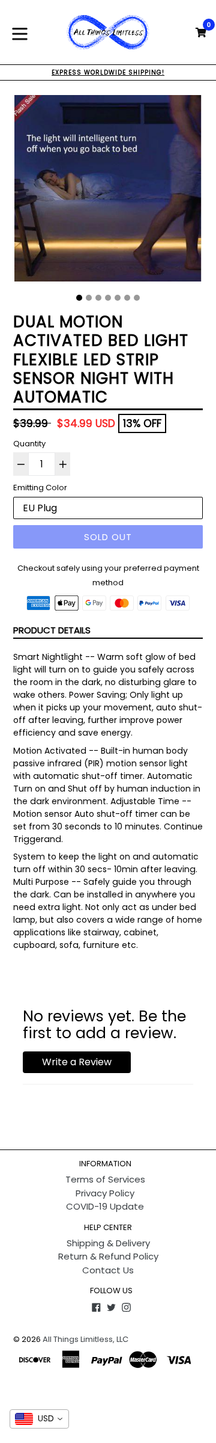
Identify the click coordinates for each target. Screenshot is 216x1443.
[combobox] (39, 1419)
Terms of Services (105, 1179)
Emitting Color (40, 487)
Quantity (29, 443)
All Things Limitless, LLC (85, 1339)
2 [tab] (89, 298)
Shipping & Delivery (108, 1243)
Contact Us (108, 1270)
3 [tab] (98, 298)
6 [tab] (127, 298)
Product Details (52, 630)
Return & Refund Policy (108, 1256)
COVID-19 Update (105, 1206)
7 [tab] (137, 298)
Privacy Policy (105, 1193)
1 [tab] (79, 298)
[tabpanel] (108, 191)
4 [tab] (108, 298)
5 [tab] (118, 298)
